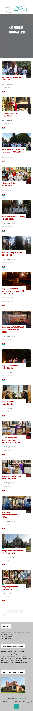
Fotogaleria (4, 87)
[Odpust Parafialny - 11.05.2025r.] (16, 105)
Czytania (19, 2)
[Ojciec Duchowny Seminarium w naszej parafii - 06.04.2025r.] (16, 430)
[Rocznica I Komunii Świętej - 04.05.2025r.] (16, 209)
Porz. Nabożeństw (10, 2)
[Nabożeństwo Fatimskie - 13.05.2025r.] (16, 69)
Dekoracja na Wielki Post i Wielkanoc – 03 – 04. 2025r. (13, 329)
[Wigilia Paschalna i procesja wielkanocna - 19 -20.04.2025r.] (16, 281)
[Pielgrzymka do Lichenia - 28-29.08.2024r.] (16, 543)
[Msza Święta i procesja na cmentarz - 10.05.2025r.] (16, 141)
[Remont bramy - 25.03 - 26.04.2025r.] (16, 245)
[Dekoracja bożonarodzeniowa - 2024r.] (16, 504)
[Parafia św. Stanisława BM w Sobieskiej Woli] (6, 8)
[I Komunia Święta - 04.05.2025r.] (16, 175)
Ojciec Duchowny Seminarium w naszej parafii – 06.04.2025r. (11, 440)
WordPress (23, 698)
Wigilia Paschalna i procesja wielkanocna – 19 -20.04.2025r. (13, 291)
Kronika (25, 2)
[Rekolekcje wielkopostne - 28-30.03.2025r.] (16, 468)
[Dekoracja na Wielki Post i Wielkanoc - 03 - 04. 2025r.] (16, 319)
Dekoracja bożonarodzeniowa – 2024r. (11, 514)
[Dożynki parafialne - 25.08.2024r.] (16, 579)
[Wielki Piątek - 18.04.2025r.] (16, 394)
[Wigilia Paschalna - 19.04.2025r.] (16, 358)
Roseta (16, 698)
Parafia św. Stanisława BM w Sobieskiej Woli (20, 9)
